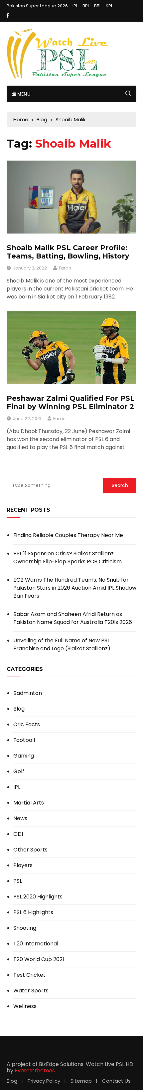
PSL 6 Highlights (33, 912)
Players (23, 865)
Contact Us (116, 1080)
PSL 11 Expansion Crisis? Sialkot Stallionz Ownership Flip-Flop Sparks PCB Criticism (67, 557)
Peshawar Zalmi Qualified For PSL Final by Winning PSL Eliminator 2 (71, 402)
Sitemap (81, 1080)
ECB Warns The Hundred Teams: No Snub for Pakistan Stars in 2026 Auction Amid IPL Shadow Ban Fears (74, 588)
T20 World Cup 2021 (38, 959)
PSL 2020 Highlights (38, 896)
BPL (85, 6)
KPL (109, 6)
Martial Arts (28, 803)
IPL (75, 6)
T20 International (35, 943)
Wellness (25, 1006)
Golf (18, 771)
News (20, 818)
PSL (17, 881)
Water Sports (31, 990)
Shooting (24, 928)
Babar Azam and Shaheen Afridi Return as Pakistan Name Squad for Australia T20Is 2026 (72, 618)
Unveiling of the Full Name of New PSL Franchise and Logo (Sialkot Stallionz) (61, 644)
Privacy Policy (44, 1080)
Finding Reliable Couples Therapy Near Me (68, 535)
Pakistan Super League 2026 (37, 6)
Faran (65, 268)
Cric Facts (26, 724)
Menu (23, 94)
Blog (19, 709)
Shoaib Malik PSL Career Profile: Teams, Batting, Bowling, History (68, 252)
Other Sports (30, 849)
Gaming (23, 756)
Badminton (27, 693)
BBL (97, 6)
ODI (18, 834)
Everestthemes (35, 1070)
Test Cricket (29, 975)
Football (24, 740)
